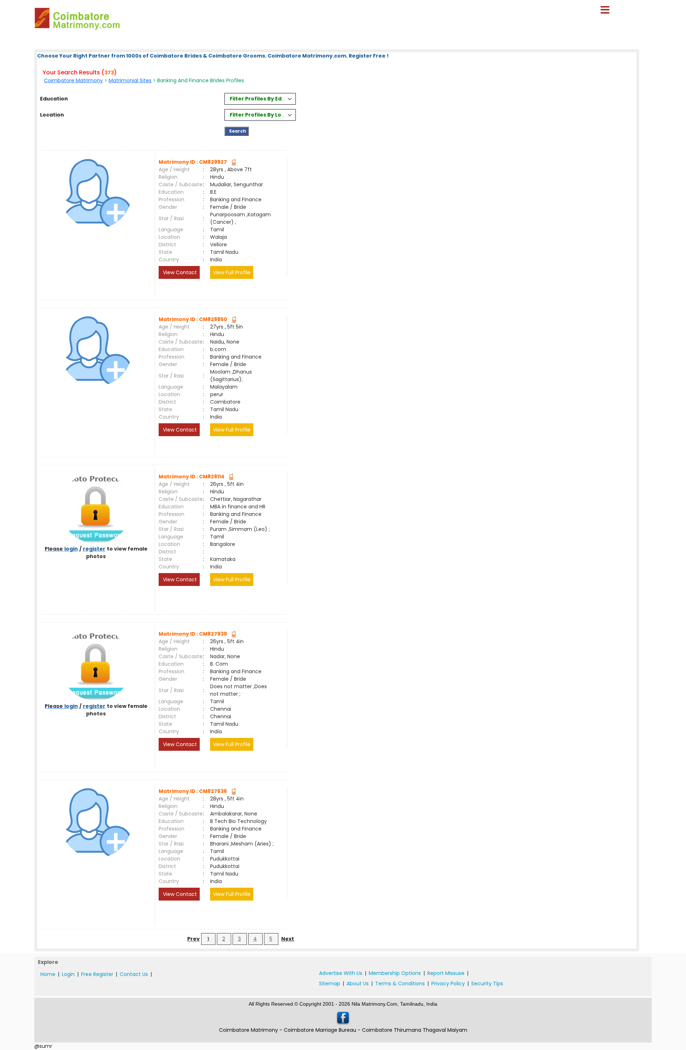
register (94, 548)
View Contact (179, 272)
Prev (193, 938)
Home (47, 974)
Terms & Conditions (400, 983)
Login (68, 974)
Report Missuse (445, 973)
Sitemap (329, 983)
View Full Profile (231, 272)
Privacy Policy (448, 983)
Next (287, 938)
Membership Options (395, 973)
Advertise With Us (340, 973)
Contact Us (134, 974)
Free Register (97, 974)
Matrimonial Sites (130, 80)
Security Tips (487, 983)
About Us (358, 983)
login (71, 548)
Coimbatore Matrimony (73, 80)
